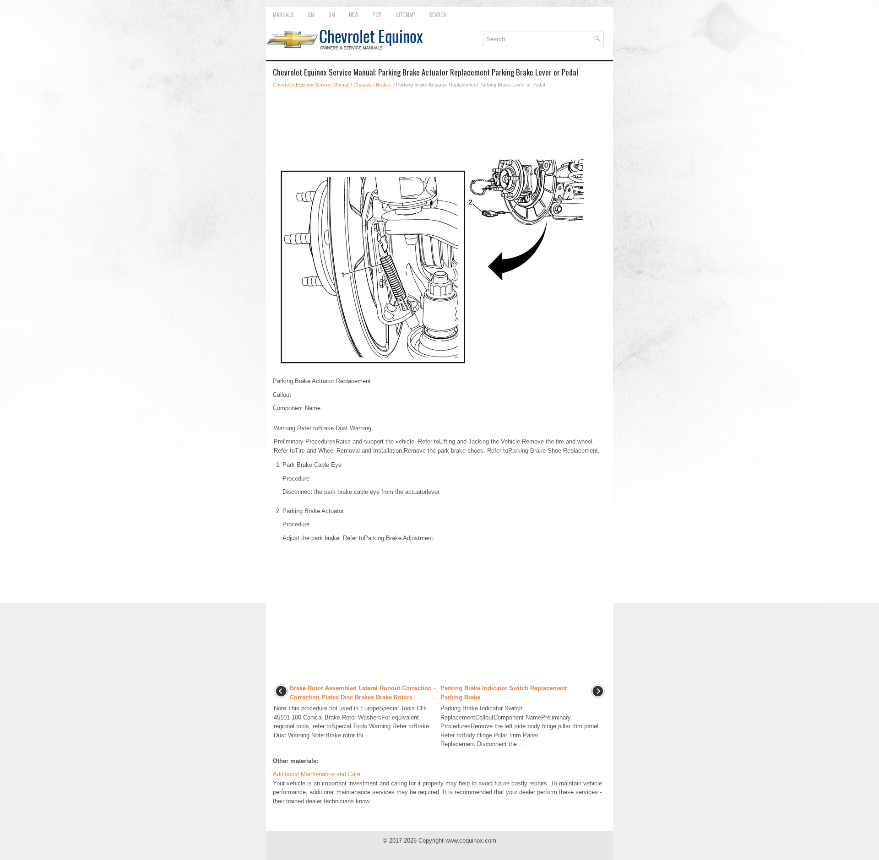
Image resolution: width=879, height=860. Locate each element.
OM (311, 14)
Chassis (362, 84)
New (353, 14)
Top (377, 14)
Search (438, 14)
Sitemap (405, 14)
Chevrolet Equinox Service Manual (311, 84)
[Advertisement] (439, 120)
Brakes (384, 84)
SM (331, 14)
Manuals (283, 14)
